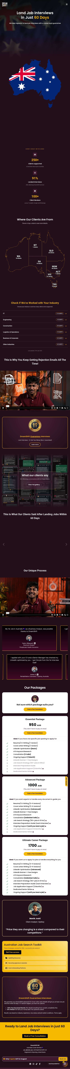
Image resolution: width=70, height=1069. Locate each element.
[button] (17, 254)
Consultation (25, 818)
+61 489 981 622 (28, 1050)
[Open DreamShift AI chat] (65, 1064)
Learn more (35, 444)
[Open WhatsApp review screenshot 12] (43, 498)
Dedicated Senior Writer (22, 771)
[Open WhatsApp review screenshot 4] (10, 500)
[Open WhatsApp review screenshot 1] (10, 457)
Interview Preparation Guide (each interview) (31, 823)
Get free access (12, 952)
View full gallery (35, 485)
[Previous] (63, 544)
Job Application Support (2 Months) (27, 768)
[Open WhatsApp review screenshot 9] (43, 454)
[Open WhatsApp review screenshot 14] (60, 463)
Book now (63, 1059)
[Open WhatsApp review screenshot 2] (10, 470)
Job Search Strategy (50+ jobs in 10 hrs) (29, 820)
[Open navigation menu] (67, 4)
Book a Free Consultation (35, 709)
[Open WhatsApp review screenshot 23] (27, 455)
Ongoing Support (28, 826)
